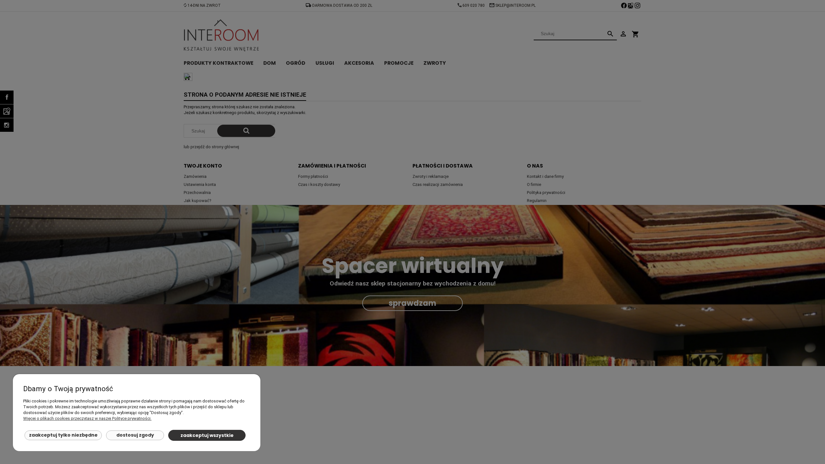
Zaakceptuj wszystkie (207, 435)
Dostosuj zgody (135, 435)
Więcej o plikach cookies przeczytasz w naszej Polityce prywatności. (87, 418)
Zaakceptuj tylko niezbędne (63, 435)
